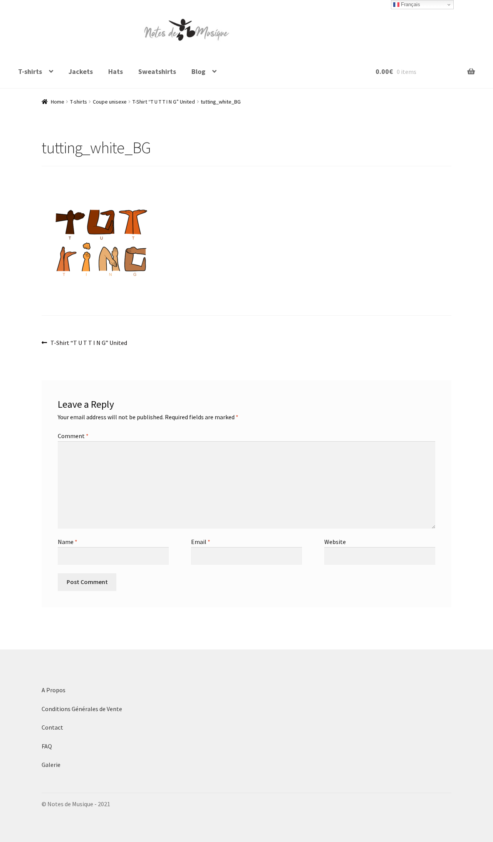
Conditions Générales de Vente (82, 709)
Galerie (51, 764)
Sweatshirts (157, 71)
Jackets (81, 71)
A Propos (53, 690)
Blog (198, 71)
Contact (52, 727)
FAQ (47, 746)
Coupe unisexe (110, 101)
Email (200, 542)
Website (335, 542)
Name (67, 542)
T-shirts (30, 71)
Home (57, 101)
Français (409, 4)
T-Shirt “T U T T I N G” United (163, 101)
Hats (115, 71)
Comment (73, 436)
